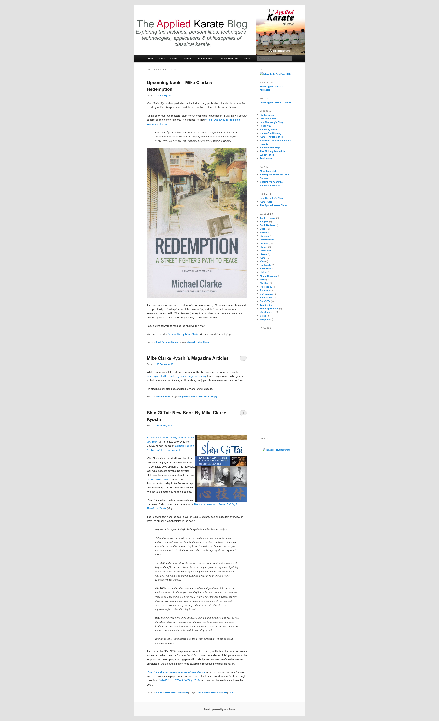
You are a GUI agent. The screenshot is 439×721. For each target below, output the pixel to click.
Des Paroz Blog (268, 118)
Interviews (265, 250)
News (167, 396)
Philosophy (266, 286)
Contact (247, 58)
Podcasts (265, 290)
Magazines (184, 396)
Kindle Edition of (167, 680)
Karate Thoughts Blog (271, 136)
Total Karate (266, 158)
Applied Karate (268, 218)
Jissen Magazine (229, 58)
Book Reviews (163, 341)
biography (192, 341)
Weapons (265, 319)
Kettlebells (265, 264)
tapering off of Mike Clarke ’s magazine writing (176, 376)
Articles (187, 58)
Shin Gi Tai (183, 692)
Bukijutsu (265, 232)
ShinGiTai (265, 301)
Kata (262, 261)
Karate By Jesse (268, 129)
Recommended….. (206, 58)
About (162, 58)
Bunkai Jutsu (267, 115)
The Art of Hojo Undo (188, 680)
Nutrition (264, 283)
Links (263, 272)
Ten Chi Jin (266, 304)
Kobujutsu (265, 268)
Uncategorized (267, 312)
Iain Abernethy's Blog (271, 122)
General (160, 396)
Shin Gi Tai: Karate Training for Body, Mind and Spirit (176, 672)
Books (159, 692)
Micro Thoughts (268, 275)
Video (263, 315)
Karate (174, 341)
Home (150, 58)
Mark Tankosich (268, 171)
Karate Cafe (266, 201)
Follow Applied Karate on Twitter (275, 102)
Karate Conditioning (270, 133)
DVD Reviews (267, 239)
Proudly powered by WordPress (219, 709)
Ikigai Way (265, 125)
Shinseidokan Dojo (157, 479)
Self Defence (266, 293)
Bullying (264, 236)
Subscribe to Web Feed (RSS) (277, 73)
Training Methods (269, 308)
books (200, 692)
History (264, 247)
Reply (232, 692)
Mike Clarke (203, 341)
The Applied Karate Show (273, 205)
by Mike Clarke (183, 334)
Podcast (174, 58)
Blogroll (264, 221)
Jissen (263, 254)
